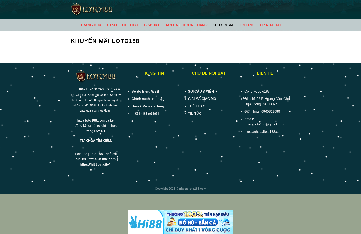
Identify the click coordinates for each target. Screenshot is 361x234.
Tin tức (246, 25)
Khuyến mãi (223, 25)
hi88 (135, 113)
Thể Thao (131, 25)
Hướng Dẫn (194, 25)
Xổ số (111, 25)
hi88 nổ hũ (149, 113)
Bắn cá (171, 25)
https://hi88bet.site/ (95, 164)
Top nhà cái (269, 25)
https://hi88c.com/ (102, 159)
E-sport (152, 25)
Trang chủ (91, 25)
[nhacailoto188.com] (92, 10)
